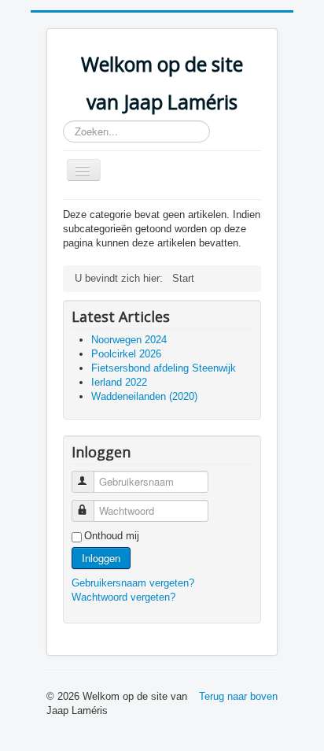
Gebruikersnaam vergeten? (133, 583)
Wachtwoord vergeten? (123, 597)
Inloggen (101, 557)
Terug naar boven (238, 696)
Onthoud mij (111, 536)
